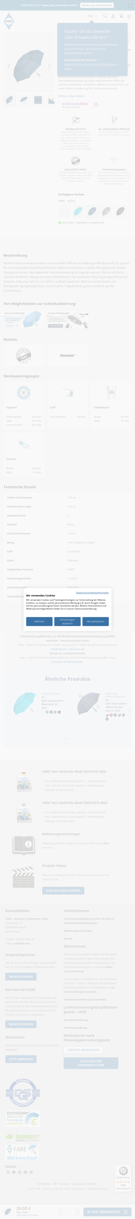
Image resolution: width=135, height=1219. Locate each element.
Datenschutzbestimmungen (92, 592)
